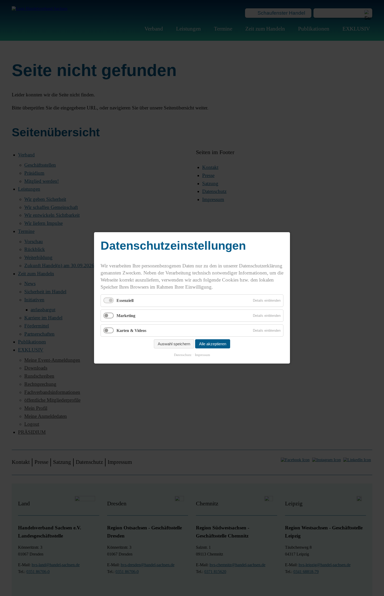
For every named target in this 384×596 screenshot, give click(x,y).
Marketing (126, 315)
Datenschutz (182, 355)
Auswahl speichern (174, 344)
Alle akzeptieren (212, 344)
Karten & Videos (131, 330)
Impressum (202, 355)
